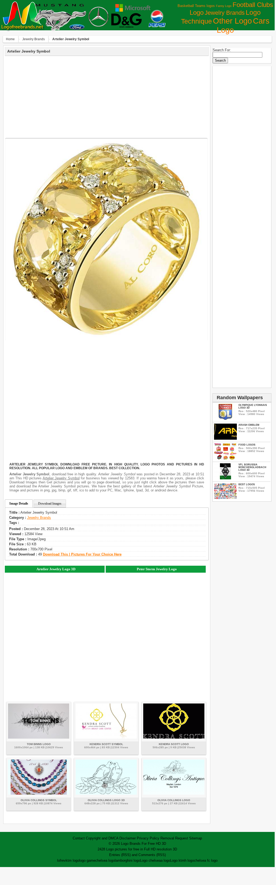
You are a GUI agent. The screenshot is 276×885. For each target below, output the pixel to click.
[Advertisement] (107, 96)
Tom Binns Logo (39, 744)
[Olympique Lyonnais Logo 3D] (225, 419)
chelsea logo (105, 860)
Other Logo (232, 21)
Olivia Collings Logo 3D (106, 800)
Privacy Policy (148, 838)
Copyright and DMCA (102, 838)
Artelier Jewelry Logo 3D (55, 569)
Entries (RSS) (120, 855)
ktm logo (72, 860)
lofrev (61, 860)
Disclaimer (127, 838)
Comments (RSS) (152, 855)
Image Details (18, 503)
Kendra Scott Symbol (106, 744)
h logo (189, 860)
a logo (165, 860)
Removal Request (174, 838)
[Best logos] (225, 498)
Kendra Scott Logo (174, 744)
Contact (79, 838)
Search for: (222, 50)
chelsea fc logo (206, 860)
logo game (87, 860)
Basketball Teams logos (196, 6)
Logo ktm (177, 860)
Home (10, 39)
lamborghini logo (127, 860)
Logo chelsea (150, 860)
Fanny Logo (223, 6)
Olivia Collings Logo (173, 800)
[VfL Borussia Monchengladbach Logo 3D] (225, 478)
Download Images (49, 503)
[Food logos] (225, 458)
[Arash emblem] (225, 438)
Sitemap (195, 838)
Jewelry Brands (225, 12)
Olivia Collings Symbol (39, 800)
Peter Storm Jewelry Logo (157, 569)
